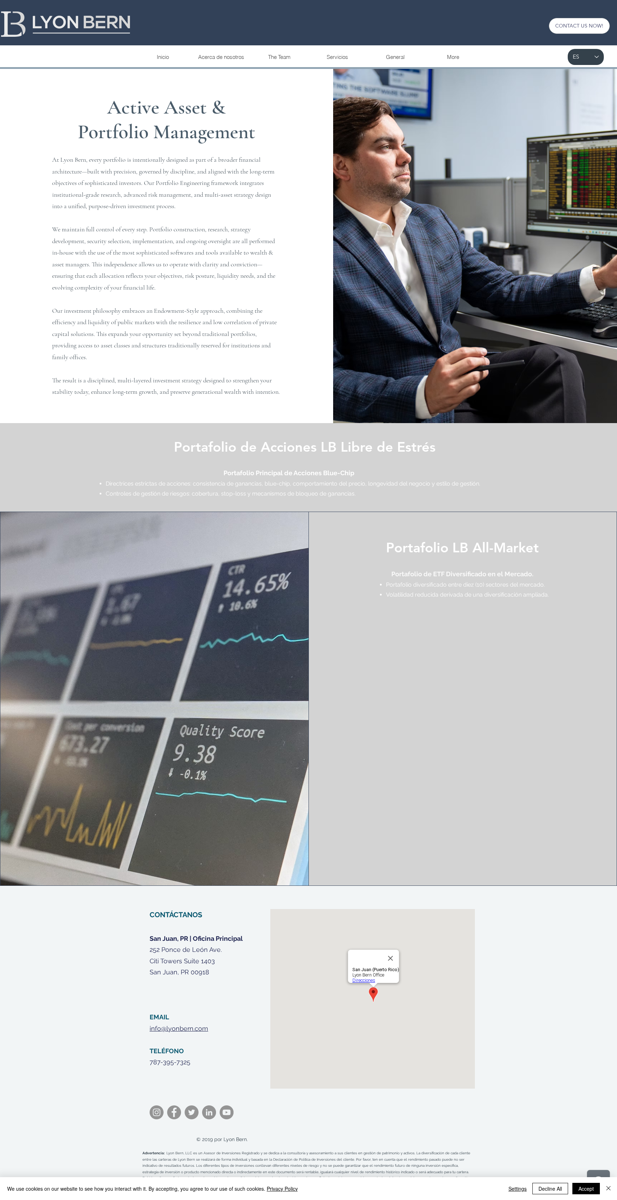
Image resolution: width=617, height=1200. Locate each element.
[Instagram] (157, 1112)
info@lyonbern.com (179, 1028)
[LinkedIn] (209, 1112)
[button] (337, 57)
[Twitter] (192, 1112)
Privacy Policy (282, 1188)
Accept (586, 1188)
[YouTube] (227, 1112)
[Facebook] (174, 1112)
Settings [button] (517, 1188)
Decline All (550, 1188)
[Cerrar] (608, 1188)
